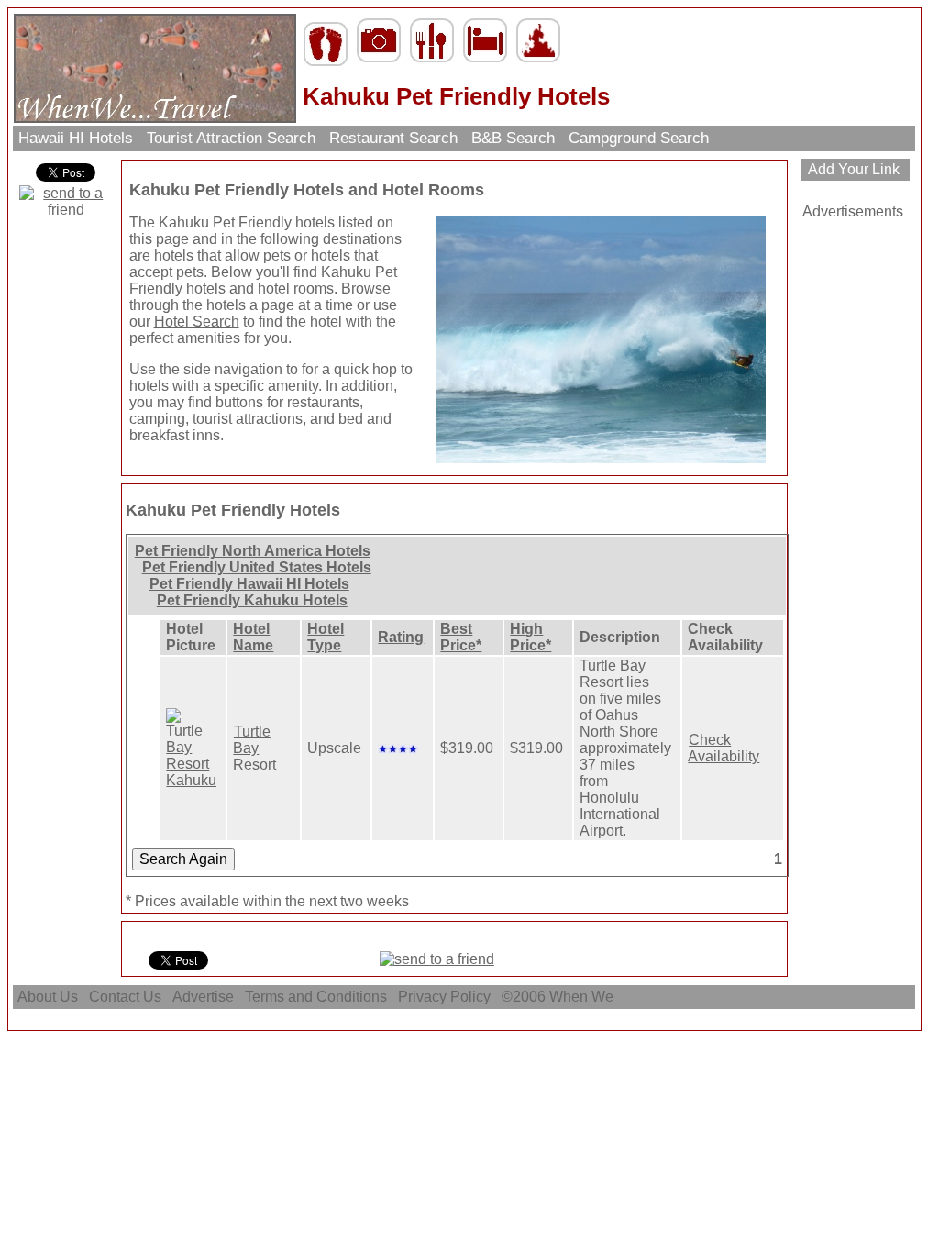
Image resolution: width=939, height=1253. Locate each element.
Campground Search (638, 138)
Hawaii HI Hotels (76, 138)
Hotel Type (325, 637)
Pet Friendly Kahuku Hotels (252, 600)
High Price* (530, 637)
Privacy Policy (444, 996)
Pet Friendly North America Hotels (252, 551)
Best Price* (460, 637)
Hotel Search (196, 321)
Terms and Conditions (316, 996)
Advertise (203, 996)
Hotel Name (253, 637)
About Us (48, 996)
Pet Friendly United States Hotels (256, 567)
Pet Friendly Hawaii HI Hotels (249, 584)
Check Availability (723, 748)
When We (583, 996)
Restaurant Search (393, 138)
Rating (401, 637)
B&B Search (513, 138)
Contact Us (125, 996)
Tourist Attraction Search (231, 138)
